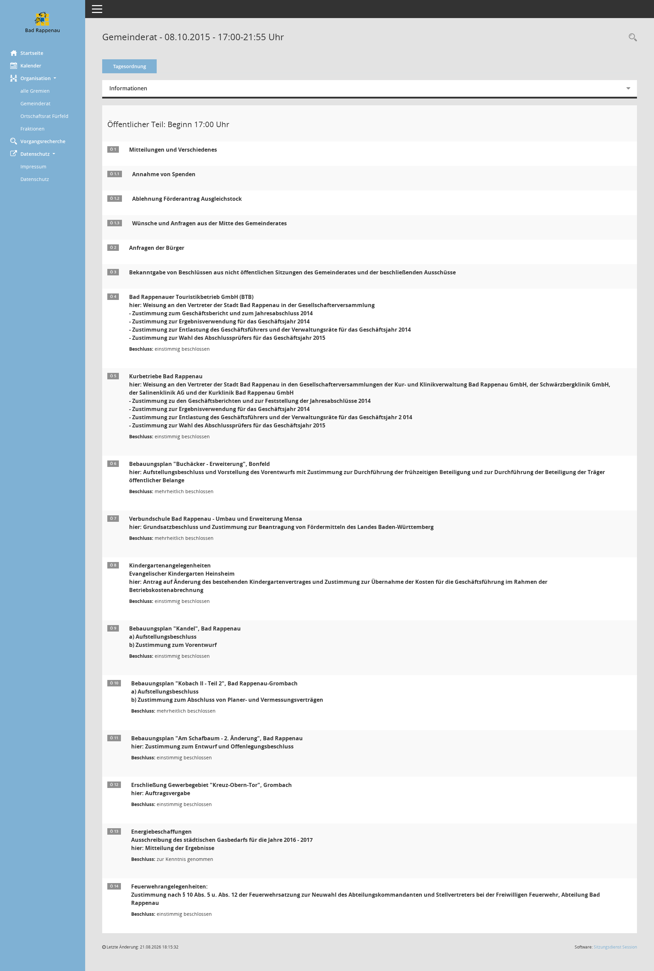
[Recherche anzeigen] (631, 37)
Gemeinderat (35, 103)
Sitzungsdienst (615, 947)
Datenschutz (34, 179)
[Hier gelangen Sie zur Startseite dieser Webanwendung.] (42, 22)
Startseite (31, 53)
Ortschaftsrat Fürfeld (44, 116)
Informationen (128, 88)
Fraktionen (32, 128)
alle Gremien (35, 91)
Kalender (30, 65)
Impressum (33, 166)
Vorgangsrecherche (42, 141)
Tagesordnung (129, 66)
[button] (42, 78)
